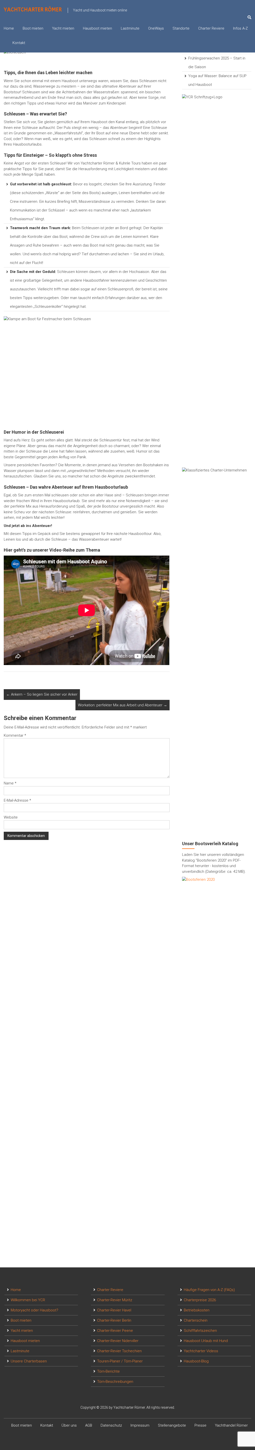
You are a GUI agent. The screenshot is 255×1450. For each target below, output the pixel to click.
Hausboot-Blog (196, 1361)
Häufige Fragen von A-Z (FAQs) (209, 1290)
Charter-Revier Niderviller (117, 1341)
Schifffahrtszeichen (200, 1330)
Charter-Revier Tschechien (119, 1351)
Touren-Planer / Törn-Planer (120, 1361)
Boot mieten (33, 28)
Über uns (69, 1425)
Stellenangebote (172, 1425)
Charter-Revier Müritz (114, 1300)
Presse (200, 1425)
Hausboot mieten (97, 28)
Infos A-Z (240, 28)
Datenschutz (111, 1425)
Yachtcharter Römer (33, 9)
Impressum (139, 1425)
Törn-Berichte (108, 1371)
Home (9, 28)
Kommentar (15, 735)
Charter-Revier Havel (114, 1310)
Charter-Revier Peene (115, 1330)
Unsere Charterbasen (29, 1361)
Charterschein (195, 1320)
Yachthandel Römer (231, 1425)
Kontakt (18, 43)
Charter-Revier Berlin (114, 1320)
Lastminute (130, 28)
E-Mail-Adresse (17, 800)
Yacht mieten (63, 28)
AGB (88, 1425)
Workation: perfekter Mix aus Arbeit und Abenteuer (122, 705)
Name (10, 783)
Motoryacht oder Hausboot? (34, 1310)
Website (11, 817)
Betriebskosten (196, 1310)
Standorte (181, 28)
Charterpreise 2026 (200, 1300)
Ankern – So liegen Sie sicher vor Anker (41, 694)
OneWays (156, 28)
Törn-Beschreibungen (115, 1381)
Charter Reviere (211, 28)
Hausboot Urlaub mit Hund (206, 1341)
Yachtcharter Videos (201, 1351)
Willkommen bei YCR (28, 1300)
